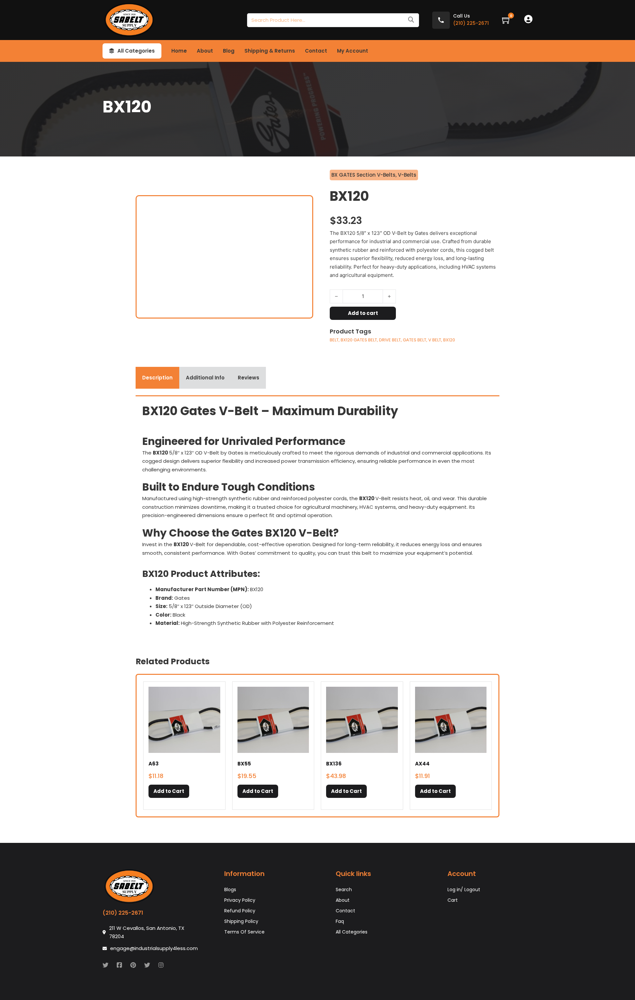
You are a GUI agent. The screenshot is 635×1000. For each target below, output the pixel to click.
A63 (153, 763)
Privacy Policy (239, 900)
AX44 (422, 763)
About (205, 50)
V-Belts (407, 174)
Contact (316, 50)
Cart (452, 900)
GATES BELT (414, 340)
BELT (334, 340)
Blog (228, 50)
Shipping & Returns (269, 50)
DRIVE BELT (390, 340)
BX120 (449, 340)
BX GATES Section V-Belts (363, 174)
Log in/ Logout (463, 889)
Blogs (230, 889)
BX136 (334, 763)
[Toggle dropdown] (111, 51)
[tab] (157, 378)
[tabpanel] (317, 517)
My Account (352, 50)
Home (179, 50)
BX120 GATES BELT (359, 340)
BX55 (244, 763)
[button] (168, 791)
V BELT (434, 340)
